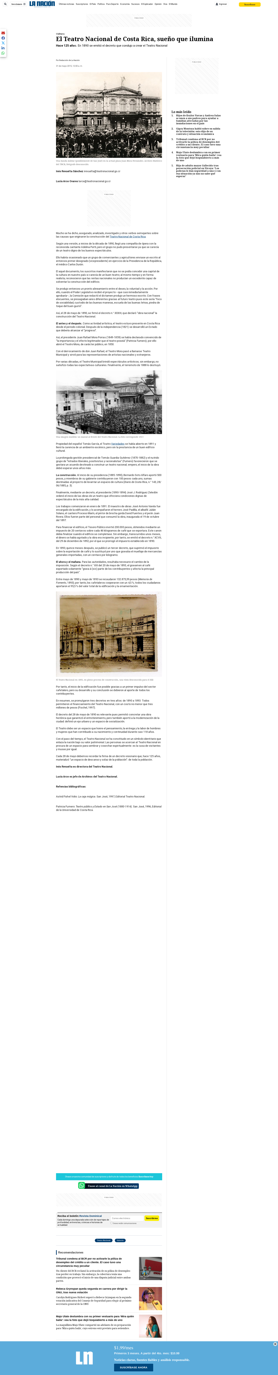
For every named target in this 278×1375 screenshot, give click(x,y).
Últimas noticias (66, 4)
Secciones (16, 4)
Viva (165, 4)
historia (120, 1240)
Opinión (158, 4)
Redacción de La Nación (69, 60)
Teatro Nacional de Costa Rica (128, 236)
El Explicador (147, 4)
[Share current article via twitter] (3, 43)
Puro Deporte (112, 4)
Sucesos (135, 4)
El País (93, 4)
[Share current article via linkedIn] (3, 48)
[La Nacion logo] (42, 4)
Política (101, 4)
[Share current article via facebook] (3, 38)
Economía (125, 4)
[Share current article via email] (3, 33)
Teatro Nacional (103, 1240)
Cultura (60, 33)
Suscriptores (82, 4)
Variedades (118, 443)
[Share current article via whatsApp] (3, 53)
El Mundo (173, 4)
